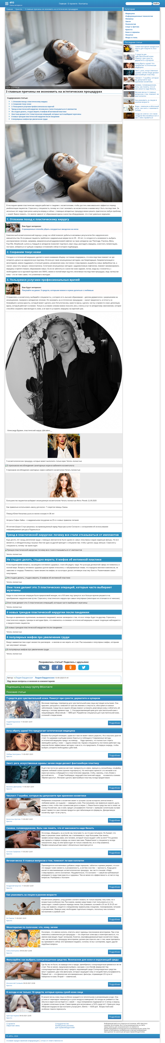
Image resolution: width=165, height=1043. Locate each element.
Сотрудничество (62, 1024)
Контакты (83, 3)
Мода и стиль (131, 37)
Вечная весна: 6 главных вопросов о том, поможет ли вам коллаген (45, 860)
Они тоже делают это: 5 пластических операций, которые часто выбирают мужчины (46, 114)
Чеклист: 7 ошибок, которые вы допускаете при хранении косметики (46, 795)
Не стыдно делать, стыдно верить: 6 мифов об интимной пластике (38, 112)
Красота (9, 724)
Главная (62, 3)
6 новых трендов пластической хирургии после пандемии (35, 117)
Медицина (130, 13)
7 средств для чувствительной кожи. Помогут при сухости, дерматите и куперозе (53, 698)
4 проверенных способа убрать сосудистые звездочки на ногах (50, 229)
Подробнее (114, 723)
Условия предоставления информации (22, 1041)
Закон (128, 21)
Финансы (129, 19)
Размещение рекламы (64, 1026)
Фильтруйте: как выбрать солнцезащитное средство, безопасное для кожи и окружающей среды (62, 959)
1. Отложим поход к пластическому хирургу (29, 102)
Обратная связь (13, 1026)
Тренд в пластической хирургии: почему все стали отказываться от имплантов (44, 109)
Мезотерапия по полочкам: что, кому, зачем (32, 927)
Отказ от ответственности (52, 1041)
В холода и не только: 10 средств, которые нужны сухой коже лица (44, 992)
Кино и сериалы (132, 32)
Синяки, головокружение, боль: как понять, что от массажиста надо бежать (50, 828)
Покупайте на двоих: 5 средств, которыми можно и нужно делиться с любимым (57, 290)
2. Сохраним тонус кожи (21, 104)
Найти (156, 4)
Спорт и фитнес (132, 27)
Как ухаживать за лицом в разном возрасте (31, 894)
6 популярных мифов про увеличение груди (29, 119)
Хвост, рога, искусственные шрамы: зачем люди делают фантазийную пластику (52, 763)
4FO (12, 2)
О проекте (72, 3)
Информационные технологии (139, 16)
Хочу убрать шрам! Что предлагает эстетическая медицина (40, 730)
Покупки (129, 35)
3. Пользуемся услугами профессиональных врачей (32, 106)
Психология (130, 24)
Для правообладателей (65, 1028)
